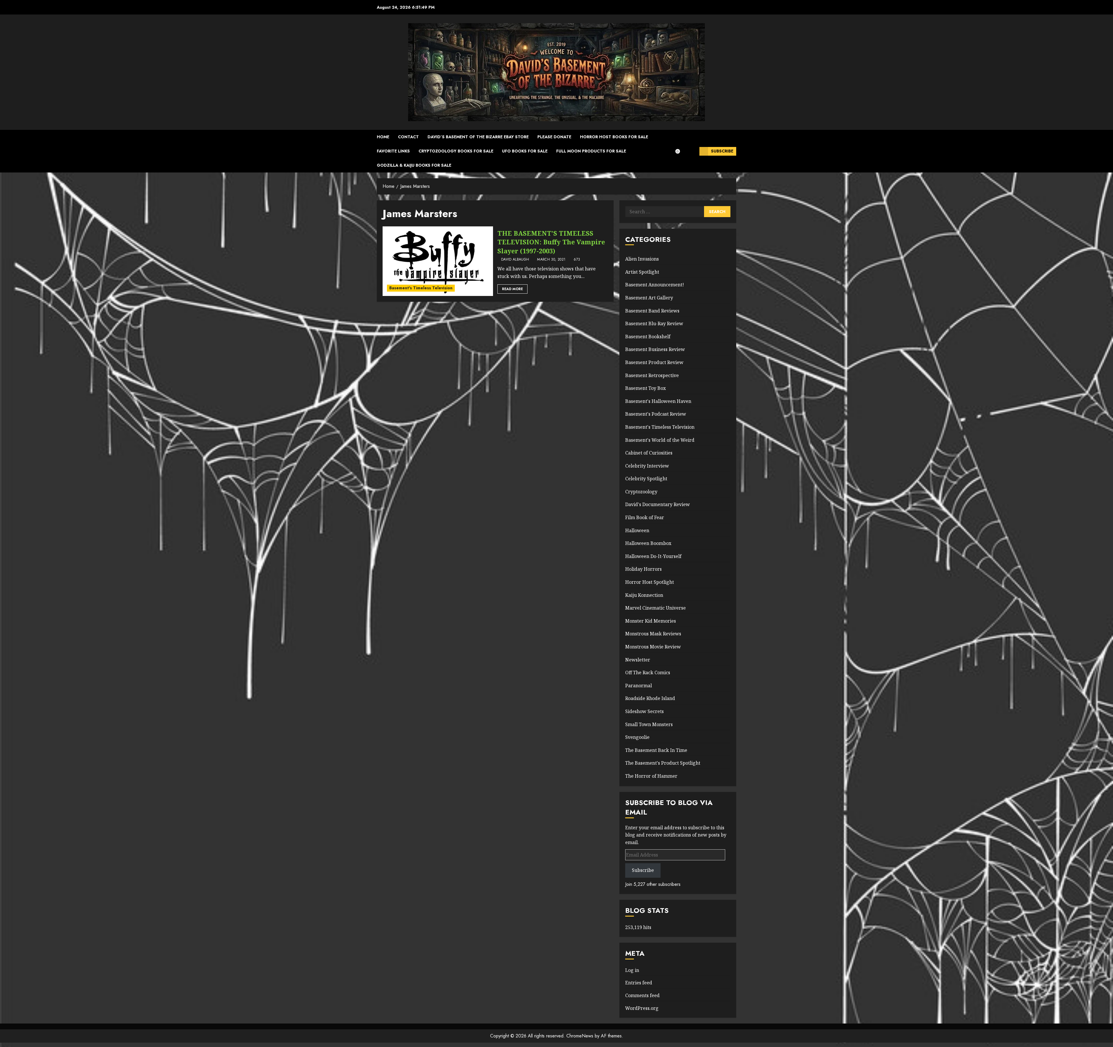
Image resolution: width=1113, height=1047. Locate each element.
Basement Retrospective (652, 375)
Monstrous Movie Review (653, 647)
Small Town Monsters (649, 724)
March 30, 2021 (551, 259)
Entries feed (638, 982)
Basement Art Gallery (649, 298)
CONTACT (408, 137)
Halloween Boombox (648, 543)
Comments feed (642, 995)
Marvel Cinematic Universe (655, 608)
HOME (383, 137)
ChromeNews (579, 1036)
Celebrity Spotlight (646, 478)
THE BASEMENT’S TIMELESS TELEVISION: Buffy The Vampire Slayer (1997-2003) (551, 242)
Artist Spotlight (642, 272)
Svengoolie (637, 737)
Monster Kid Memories (650, 621)
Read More (512, 289)
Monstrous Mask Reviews (653, 633)
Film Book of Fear (644, 517)
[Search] (692, 151)
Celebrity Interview (647, 466)
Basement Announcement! (654, 284)
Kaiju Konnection (644, 595)
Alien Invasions (642, 259)
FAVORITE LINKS (393, 151)
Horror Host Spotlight (649, 582)
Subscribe (722, 151)
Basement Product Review (654, 362)
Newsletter (637, 660)
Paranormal (638, 685)
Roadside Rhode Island (650, 698)
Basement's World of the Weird (659, 440)
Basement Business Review (655, 349)
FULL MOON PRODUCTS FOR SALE (591, 151)
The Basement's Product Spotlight (662, 763)
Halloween (637, 530)
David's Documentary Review (657, 504)
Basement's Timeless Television (420, 288)
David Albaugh (515, 259)
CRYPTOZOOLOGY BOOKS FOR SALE (456, 151)
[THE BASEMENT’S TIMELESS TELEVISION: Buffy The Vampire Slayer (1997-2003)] (438, 261)
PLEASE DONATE (554, 137)
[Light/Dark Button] (680, 151)
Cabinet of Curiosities (648, 453)
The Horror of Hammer (651, 776)
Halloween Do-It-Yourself (653, 556)
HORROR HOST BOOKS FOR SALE (614, 137)
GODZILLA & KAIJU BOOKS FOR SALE (414, 165)
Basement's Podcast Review (655, 414)
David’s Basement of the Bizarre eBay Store (478, 137)
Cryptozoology (641, 491)
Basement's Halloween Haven (658, 401)
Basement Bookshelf (647, 336)
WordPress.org (642, 1008)
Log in (632, 970)
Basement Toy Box (645, 388)
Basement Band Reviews (652, 311)
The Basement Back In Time (656, 750)
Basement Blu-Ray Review (654, 323)
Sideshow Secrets (644, 711)
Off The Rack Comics (647, 672)
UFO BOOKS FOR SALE (525, 151)
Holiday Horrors (643, 569)
